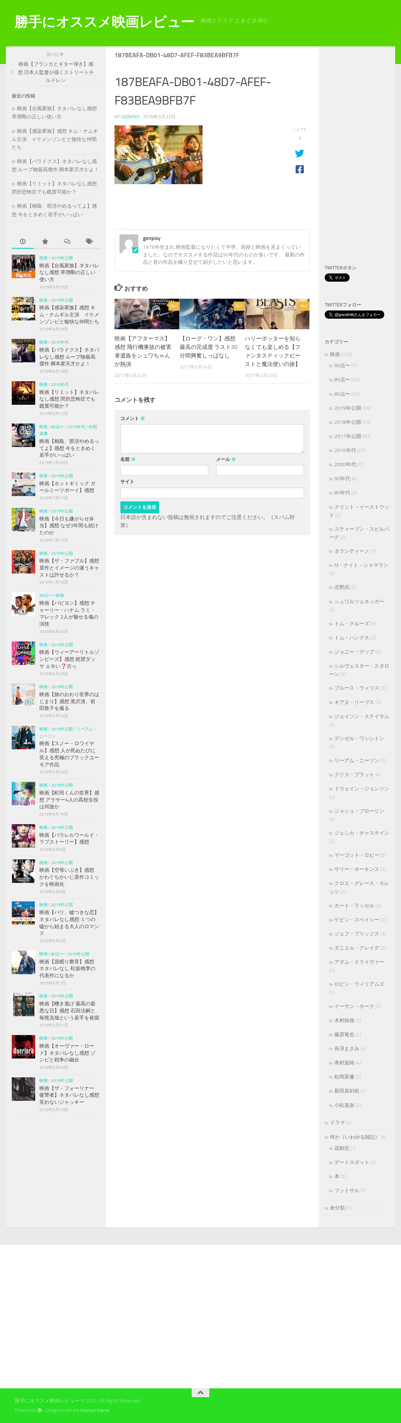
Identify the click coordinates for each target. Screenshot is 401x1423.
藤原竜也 (344, 1034)
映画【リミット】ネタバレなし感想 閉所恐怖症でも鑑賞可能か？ (69, 399)
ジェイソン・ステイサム (361, 716)
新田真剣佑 (346, 1091)
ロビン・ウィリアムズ (359, 984)
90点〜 (45, 595)
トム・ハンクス (351, 638)
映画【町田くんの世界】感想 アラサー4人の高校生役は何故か (69, 799)
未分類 (337, 1208)
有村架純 (344, 1063)
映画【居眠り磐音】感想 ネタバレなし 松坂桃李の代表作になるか (67, 968)
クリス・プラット (354, 774)
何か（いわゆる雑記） (355, 1137)
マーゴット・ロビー (356, 855)
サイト (127, 481)
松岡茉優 (344, 1077)
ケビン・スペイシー (356, 920)
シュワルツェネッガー (359, 601)
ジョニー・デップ (354, 652)
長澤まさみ (346, 1048)
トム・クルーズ (351, 623)
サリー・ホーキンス (356, 869)
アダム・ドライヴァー (359, 962)
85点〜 (342, 379)
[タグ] (89, 242)
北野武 (341, 587)
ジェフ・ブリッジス (356, 934)
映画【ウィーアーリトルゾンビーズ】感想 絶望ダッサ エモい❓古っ (69, 659)
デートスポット (351, 1162)
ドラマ (337, 1122)
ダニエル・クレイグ (356, 948)
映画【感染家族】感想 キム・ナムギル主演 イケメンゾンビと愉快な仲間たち (55, 139)
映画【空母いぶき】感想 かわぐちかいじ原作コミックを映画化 (69, 877)
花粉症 (341, 1148)
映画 (43, 258)
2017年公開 (347, 436)
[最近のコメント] (67, 242)
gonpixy (130, 117)
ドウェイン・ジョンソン (361, 789)
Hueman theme (94, 1410)
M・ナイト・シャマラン (361, 565)
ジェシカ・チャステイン (361, 833)
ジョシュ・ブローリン (359, 811)
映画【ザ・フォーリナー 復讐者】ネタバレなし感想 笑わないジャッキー (69, 1095)
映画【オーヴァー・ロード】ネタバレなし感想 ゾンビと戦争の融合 (67, 1053)
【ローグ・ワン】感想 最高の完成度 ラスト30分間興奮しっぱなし (208, 347)
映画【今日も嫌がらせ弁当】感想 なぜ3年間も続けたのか (68, 525)
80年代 (342, 492)
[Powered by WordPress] (40, 1410)
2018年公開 (347, 422)
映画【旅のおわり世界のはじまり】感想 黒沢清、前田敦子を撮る (69, 701)
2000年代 (345, 464)
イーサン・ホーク (354, 1006)
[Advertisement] (363, 156)
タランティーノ (351, 551)
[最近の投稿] (23, 242)
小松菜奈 (344, 1105)
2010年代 (60, 342)
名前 (128, 459)
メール (226, 459)
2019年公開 (62, 258)
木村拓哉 (344, 1020)
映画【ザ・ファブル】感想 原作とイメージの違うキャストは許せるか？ (69, 567)
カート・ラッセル (354, 905)
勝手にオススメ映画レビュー (105, 21)
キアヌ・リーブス (354, 702)
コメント (132, 418)
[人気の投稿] (45, 242)
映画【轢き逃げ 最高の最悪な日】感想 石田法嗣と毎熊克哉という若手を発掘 (69, 1010)
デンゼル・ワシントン (359, 738)
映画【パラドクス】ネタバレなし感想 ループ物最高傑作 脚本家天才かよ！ (69, 357)
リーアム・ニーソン (356, 760)
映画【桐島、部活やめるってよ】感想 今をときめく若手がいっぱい (69, 448)
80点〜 (57, 426)
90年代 (342, 478)
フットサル (346, 1190)
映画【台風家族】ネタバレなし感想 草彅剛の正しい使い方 (69, 272)
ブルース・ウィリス (356, 688)
